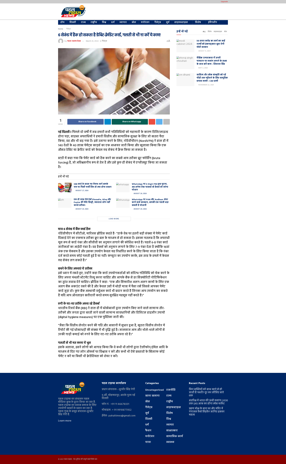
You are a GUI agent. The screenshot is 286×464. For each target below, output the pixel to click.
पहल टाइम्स (68, 459)
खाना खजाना (152, 396)
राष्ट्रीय (94, 22)
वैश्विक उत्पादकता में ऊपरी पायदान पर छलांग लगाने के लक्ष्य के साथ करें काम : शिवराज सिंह (212, 61)
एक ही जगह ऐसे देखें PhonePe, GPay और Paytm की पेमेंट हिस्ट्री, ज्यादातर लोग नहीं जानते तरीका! (92, 202)
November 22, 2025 (206, 85)
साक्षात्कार (172, 430)
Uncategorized (154, 390)
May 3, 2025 (203, 68)
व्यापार (123, 22)
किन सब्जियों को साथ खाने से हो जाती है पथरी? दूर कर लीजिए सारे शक (206, 392)
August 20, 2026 (140, 209)
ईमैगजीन (212, 22)
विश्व (104, 22)
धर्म (113, 22)
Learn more (64, 421)
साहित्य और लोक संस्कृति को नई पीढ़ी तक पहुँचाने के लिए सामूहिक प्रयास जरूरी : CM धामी (212, 78)
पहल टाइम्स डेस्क (74, 41)
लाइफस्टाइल (181, 22)
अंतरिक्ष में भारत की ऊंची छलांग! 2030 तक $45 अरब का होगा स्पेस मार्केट (208, 402)
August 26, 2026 (140, 193)
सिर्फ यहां (94, 459)
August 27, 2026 (81, 190)
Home (60, 29)
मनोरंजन (145, 22)
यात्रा (148, 442)
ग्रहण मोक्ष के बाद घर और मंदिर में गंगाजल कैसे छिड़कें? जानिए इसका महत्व (206, 411)
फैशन (148, 430)
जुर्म (167, 22)
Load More (114, 219)
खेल (134, 22)
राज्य (83, 22)
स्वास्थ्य (170, 442)
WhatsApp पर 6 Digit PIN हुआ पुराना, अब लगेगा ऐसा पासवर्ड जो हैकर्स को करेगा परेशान (150, 187)
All (204, 31)
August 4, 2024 (204, 51)
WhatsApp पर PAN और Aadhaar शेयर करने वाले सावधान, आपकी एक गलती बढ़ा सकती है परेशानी (150, 202)
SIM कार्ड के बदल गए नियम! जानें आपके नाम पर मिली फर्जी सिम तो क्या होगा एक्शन (92, 185)
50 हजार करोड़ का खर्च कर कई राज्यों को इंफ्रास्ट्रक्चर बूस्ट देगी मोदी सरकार (211, 44)
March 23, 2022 (92, 41)
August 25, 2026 (81, 209)
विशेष (198, 22)
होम (62, 22)
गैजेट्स (157, 22)
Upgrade (224, 1)
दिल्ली (72, 22)
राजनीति (170, 390)
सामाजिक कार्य (174, 436)
